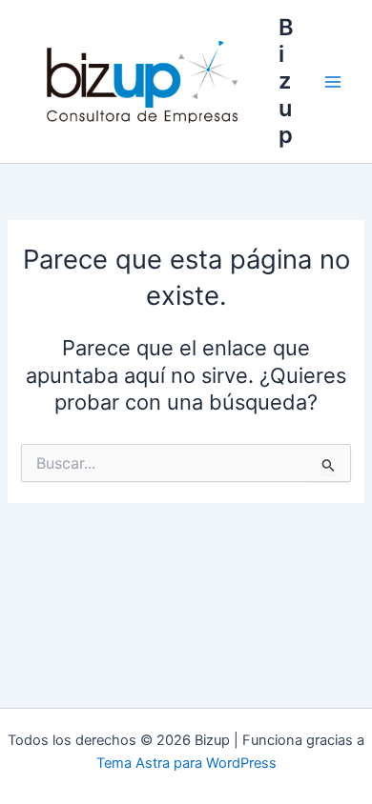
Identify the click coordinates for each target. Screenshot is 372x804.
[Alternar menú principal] (333, 82)
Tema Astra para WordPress (186, 763)
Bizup (286, 81)
